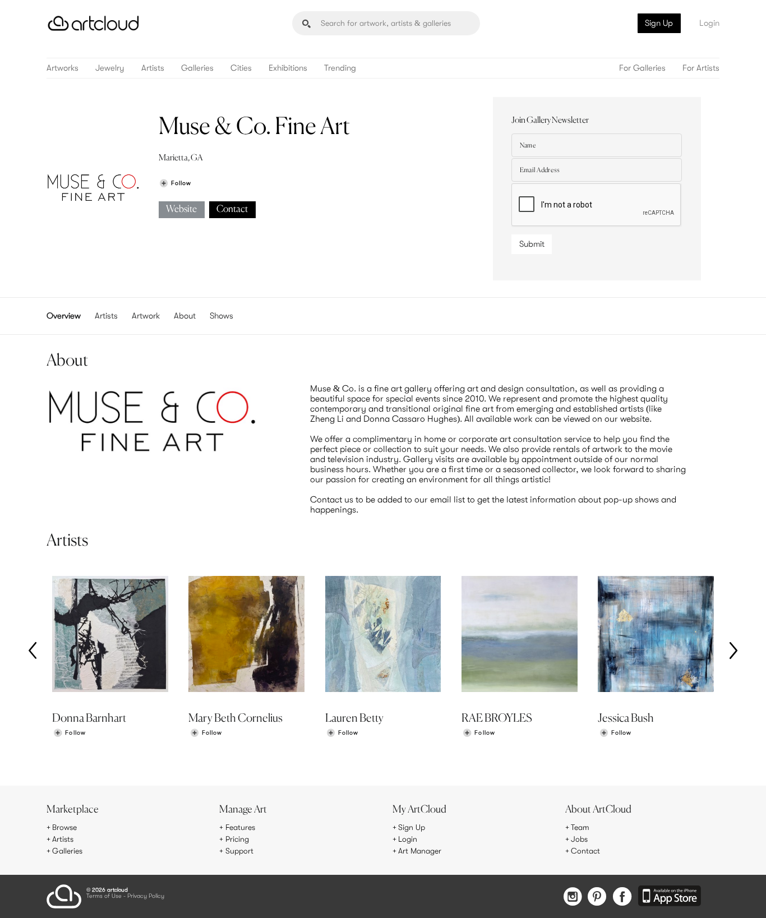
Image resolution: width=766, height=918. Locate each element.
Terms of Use (104, 896)
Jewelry (109, 68)
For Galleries (642, 68)
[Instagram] (573, 897)
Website (181, 209)
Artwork (146, 316)
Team (580, 827)
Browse (64, 827)
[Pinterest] (597, 897)
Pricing (237, 838)
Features (240, 827)
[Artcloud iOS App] (669, 896)
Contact (232, 209)
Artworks (63, 68)
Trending (340, 68)
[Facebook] (622, 897)
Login (709, 23)
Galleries (197, 68)
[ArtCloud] (93, 23)
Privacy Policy (145, 896)
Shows (221, 316)
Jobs (579, 838)
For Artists (700, 68)
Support (239, 850)
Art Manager (419, 850)
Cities (241, 68)
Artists (152, 68)
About (185, 316)
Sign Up (659, 23)
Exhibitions (288, 68)
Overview (64, 316)
